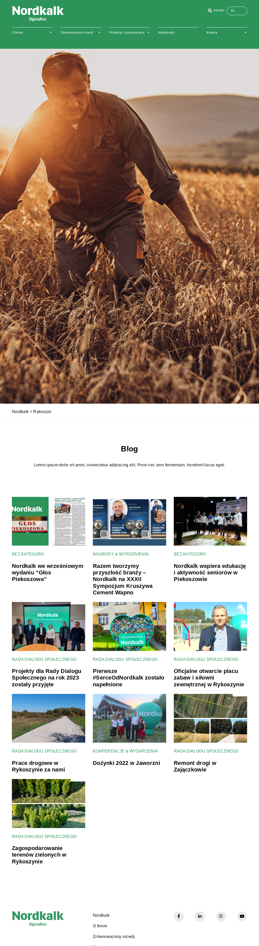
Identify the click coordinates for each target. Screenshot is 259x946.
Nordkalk (20, 411)
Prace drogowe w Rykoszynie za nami (38, 766)
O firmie (17, 32)
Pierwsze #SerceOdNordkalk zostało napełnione (128, 678)
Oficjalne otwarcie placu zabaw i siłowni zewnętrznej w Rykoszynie (209, 678)
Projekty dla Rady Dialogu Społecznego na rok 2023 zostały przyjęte (46, 678)
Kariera (212, 32)
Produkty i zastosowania (126, 32)
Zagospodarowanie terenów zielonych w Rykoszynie (39, 855)
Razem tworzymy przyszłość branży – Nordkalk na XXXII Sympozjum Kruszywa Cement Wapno (123, 579)
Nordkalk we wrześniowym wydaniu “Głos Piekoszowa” (47, 573)
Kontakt (218, 10)
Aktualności (166, 32)
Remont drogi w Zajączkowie (195, 766)
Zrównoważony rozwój (77, 32)
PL (233, 11)
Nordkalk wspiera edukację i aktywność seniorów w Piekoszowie (210, 573)
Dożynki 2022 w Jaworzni (126, 763)
